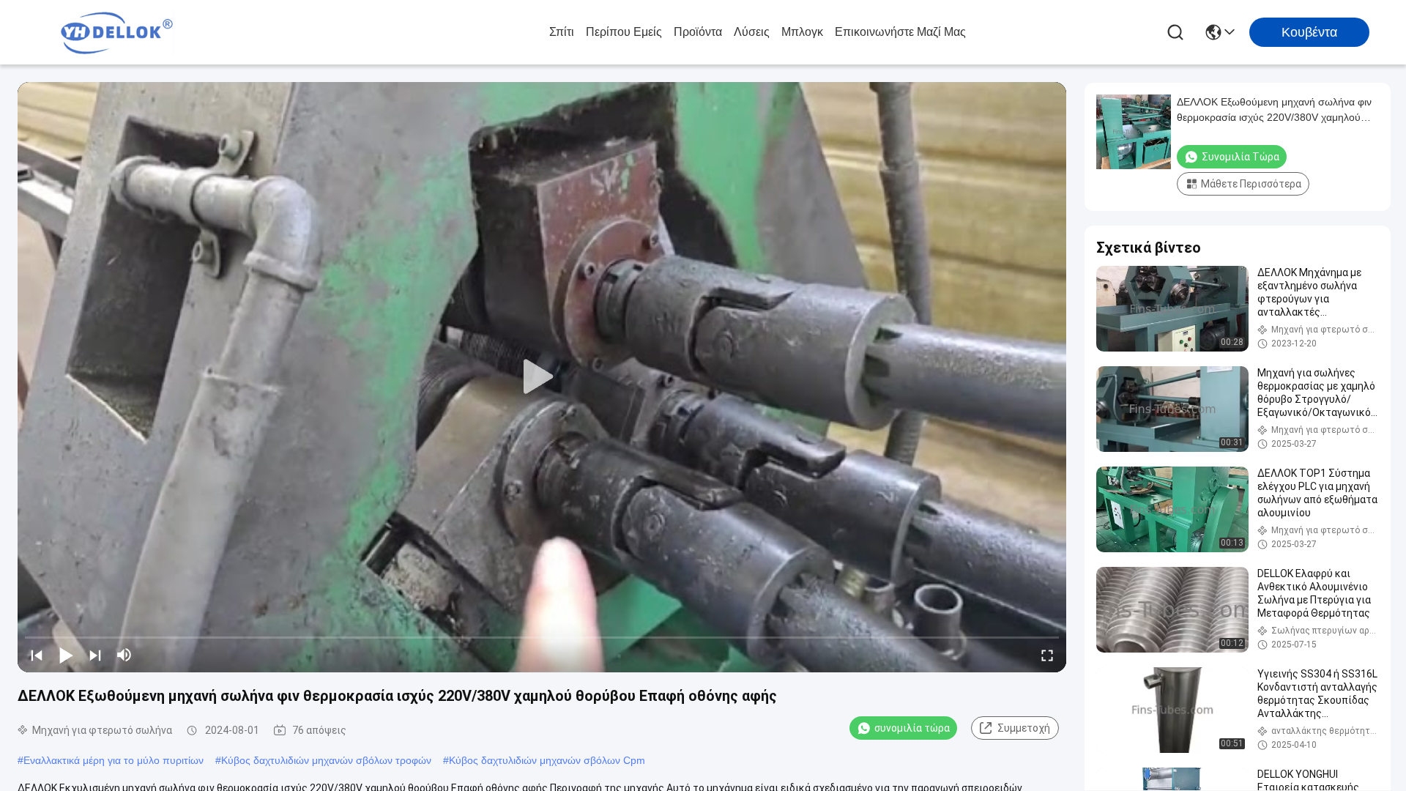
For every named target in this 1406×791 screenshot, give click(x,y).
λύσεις (752, 32)
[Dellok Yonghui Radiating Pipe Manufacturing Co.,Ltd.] (117, 32)
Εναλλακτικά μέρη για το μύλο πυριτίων (113, 760)
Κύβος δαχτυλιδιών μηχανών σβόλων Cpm (547, 760)
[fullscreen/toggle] (1047, 655)
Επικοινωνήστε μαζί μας (900, 32)
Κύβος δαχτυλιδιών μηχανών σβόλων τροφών (326, 760)
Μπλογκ (802, 32)
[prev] (36, 655)
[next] (95, 655)
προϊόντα (698, 32)
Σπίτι (561, 32)
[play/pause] (66, 655)
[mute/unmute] (124, 655)
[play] (542, 377)
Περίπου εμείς (624, 32)
